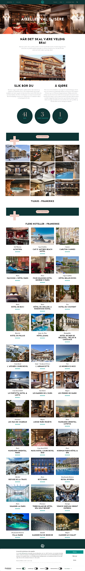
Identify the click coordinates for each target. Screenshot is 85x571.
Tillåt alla (75, 552)
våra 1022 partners (23, 553)
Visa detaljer (67, 568)
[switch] (36, 569)
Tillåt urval (74, 556)
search (77, 2)
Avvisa (74, 560)
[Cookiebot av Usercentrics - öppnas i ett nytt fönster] (8, 569)
